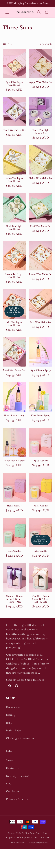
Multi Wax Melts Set (14, 370)
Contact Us (13, 768)
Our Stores (12, 791)
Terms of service (41, 837)
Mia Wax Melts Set (40, 322)
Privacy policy (17, 842)
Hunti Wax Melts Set (14, 130)
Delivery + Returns (17, 776)
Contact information (38, 842)
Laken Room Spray (14, 460)
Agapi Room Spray (40, 370)
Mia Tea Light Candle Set (14, 324)
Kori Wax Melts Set (40, 226)
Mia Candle (41, 550)
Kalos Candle (41, 505)
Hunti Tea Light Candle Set (41, 131)
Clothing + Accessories (20, 738)
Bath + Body (13, 730)
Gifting (10, 715)
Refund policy (23, 837)
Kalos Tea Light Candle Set (14, 179)
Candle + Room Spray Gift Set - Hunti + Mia (14, 599)
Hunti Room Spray (14, 415)
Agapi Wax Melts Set (40, 82)
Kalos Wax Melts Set (40, 178)
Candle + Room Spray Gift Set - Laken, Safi (40, 599)
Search (10, 760)
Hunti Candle (14, 505)
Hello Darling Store (25, 833)
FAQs (9, 783)
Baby (9, 722)
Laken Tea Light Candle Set (14, 275)
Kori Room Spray (40, 415)
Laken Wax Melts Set (40, 274)
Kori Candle (14, 550)
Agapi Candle (40, 460)
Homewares (13, 707)
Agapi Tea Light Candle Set (14, 83)
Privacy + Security (17, 799)
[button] (7, 12)
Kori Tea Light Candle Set (14, 227)
